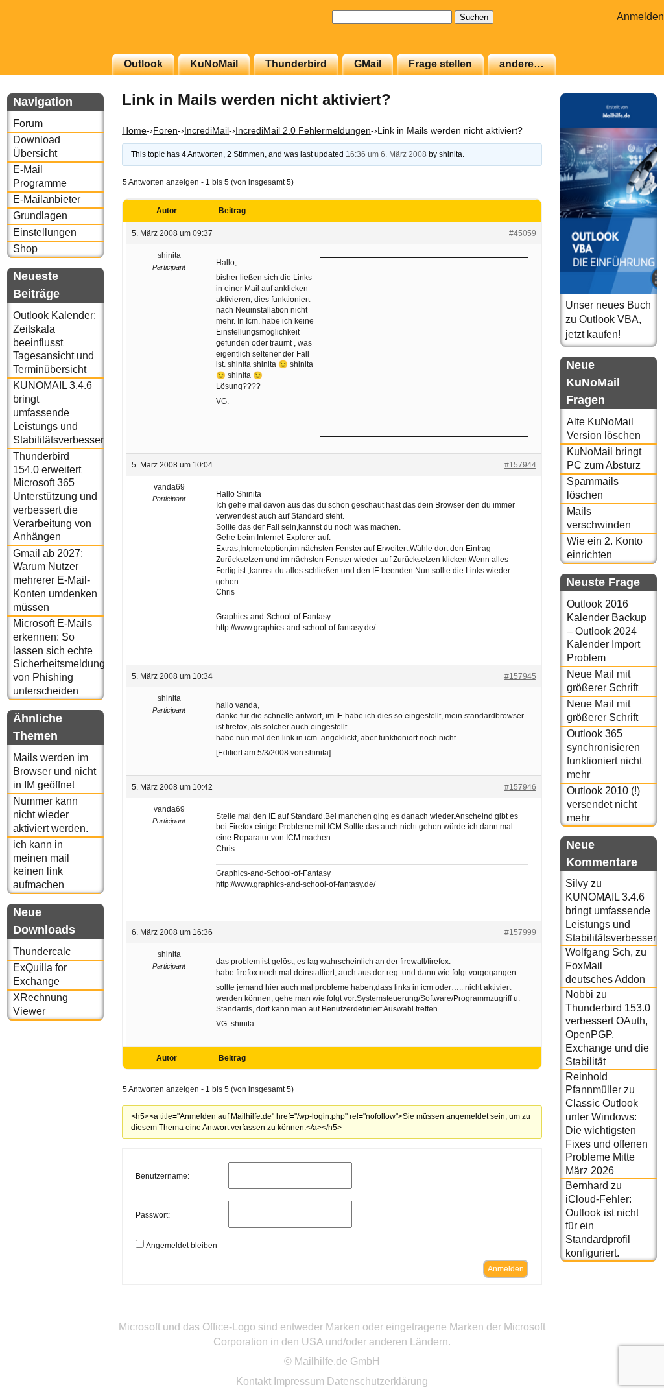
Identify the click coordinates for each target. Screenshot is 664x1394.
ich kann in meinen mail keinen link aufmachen (41, 864)
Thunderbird (296, 63)
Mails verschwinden (599, 518)
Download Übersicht (36, 146)
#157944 (520, 464)
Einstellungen (45, 232)
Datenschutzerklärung (377, 1381)
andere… (521, 63)
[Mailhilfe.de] (78, 33)
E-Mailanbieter (46, 199)
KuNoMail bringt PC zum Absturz (604, 458)
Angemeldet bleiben (181, 1245)
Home (134, 130)
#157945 (520, 676)
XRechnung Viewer (40, 1004)
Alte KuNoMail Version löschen (604, 428)
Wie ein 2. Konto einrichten (605, 548)
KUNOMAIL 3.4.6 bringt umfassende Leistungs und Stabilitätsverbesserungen (58, 412)
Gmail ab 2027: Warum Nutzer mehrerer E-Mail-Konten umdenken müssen (55, 580)
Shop (25, 248)
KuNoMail (214, 63)
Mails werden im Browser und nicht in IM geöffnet (54, 771)
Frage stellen (440, 63)
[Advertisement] (424, 346)
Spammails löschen (593, 488)
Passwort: (153, 1215)
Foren (165, 130)
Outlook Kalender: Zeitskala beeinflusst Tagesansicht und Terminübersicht (54, 342)
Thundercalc (42, 951)
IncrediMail (206, 130)
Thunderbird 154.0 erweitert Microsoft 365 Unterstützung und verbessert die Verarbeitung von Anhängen (55, 497)
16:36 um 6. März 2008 (386, 154)
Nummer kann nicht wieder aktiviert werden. (50, 815)
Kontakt (253, 1381)
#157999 (520, 932)
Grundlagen (40, 215)
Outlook (143, 63)
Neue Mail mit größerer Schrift (602, 680)
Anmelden (640, 16)
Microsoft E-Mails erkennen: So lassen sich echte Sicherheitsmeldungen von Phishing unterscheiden (58, 657)
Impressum (299, 1381)
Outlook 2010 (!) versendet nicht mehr (603, 804)
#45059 (522, 233)
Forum (28, 123)
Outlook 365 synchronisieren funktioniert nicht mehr (604, 753)
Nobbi (579, 994)
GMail (367, 63)
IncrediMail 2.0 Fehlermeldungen (303, 130)
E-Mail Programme (40, 176)
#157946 (520, 787)
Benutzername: (162, 1176)
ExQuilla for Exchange (40, 974)
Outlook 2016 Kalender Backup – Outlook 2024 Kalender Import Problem (606, 630)
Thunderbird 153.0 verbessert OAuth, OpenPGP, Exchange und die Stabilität (607, 1034)
